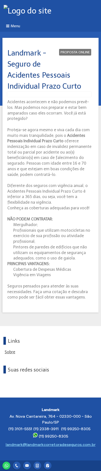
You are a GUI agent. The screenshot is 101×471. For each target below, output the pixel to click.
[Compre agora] (47, 465)
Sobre (10, 352)
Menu (15, 26)
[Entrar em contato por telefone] (17, 466)
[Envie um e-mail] (27, 465)
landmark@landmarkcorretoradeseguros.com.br (51, 444)
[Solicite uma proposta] (37, 465)
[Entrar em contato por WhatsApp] (6, 465)
